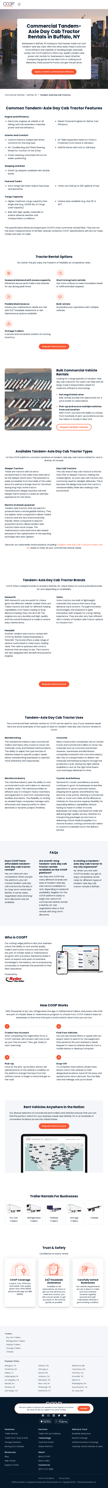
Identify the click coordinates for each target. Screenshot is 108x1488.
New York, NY (44, 1383)
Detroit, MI (43, 1372)
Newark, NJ (9, 1383)
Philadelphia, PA (79, 1383)
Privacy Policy (64, 1478)
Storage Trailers (13, 1348)
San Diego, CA (11, 1390)
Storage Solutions (13, 1442)
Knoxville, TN (77, 1376)
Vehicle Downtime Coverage (85, 1442)
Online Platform (45, 1446)
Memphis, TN (44, 1380)
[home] (9, 4)
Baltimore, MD (78, 1365)
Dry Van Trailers (13, 1337)
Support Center (12, 1465)
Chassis (9, 1351)
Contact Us (44, 1465)
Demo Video (44, 1460)
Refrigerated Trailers (15, 1341)
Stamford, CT (44, 1390)
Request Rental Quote (54, 346)
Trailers (8, 1333)
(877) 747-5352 (45, 1469)
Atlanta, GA (43, 1365)
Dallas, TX (9, 1372)
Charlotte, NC (11, 1369)
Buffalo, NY (32, 95)
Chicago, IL (43, 1369)
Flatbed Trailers (13, 1344)
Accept (83, 1408)
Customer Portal (45, 1442)
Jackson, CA (43, 1376)
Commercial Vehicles (14, 95)
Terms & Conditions (46, 1478)
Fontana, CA (77, 1372)
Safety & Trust (79, 1429)
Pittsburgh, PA (44, 1387)
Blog (7, 1456)
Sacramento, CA (79, 1387)
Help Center (10, 1460)
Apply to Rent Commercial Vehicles (54, 71)
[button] (19, 4)
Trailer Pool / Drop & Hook (16, 1438)
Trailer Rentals (11, 1433)
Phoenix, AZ (10, 1387)
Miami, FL (76, 1380)
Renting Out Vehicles (14, 1446)
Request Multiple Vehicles (74, 427)
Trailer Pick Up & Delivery (49, 1433)
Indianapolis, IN (11, 1376)
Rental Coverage (79, 1438)
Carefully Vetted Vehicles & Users (87, 1446)
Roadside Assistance (81, 1433)
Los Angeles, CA (12, 1380)
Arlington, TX (10, 1365)
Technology (44, 1438)
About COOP (44, 1456)
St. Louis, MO (77, 1390)
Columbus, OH (78, 1369)
